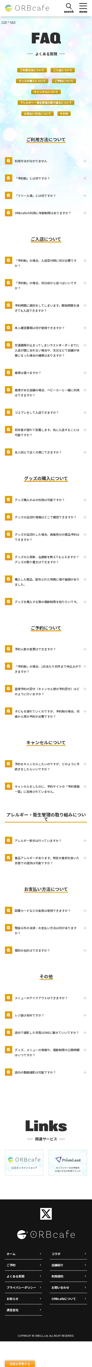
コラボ (56, 1254)
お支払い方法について (37, 113)
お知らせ (12, 1299)
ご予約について (63, 81)
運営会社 (12, 1310)
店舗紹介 (57, 1265)
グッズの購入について (32, 81)
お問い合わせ (60, 1287)
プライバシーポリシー (21, 1287)
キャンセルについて (46, 92)
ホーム (11, 1254)
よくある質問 (15, 1276)
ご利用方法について (32, 70)
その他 (64, 113)
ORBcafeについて (64, 1299)
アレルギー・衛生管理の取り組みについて (46, 102)
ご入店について (62, 70)
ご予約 (11, 1265)
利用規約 (57, 1276)
